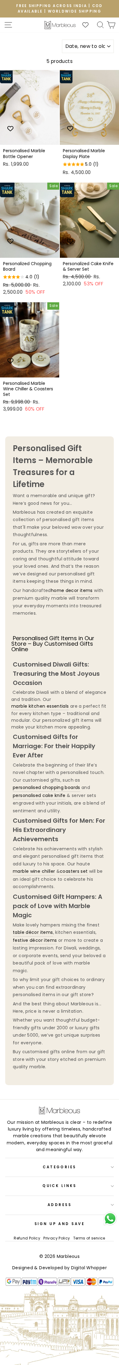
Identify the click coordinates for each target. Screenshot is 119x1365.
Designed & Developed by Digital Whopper (59, 1268)
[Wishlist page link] (88, 25)
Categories (59, 1167)
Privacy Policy (56, 1238)
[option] (59, 8)
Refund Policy (27, 1238)
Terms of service (89, 1238)
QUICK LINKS (59, 1185)
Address (59, 1204)
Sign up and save (59, 1223)
